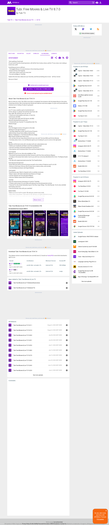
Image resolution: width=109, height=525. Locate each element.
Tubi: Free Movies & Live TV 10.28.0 (22, 350)
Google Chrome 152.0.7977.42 (86, 226)
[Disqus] (38, 448)
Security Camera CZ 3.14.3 (85, 266)
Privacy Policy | (26, 523)
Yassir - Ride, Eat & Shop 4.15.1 (86, 256)
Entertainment (13, 58)
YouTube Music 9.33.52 (84, 171)
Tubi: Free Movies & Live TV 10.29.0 (22, 345)
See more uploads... (38, 375)
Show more (37, 200)
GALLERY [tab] (28, 53)
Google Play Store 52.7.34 (85, 101)
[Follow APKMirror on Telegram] (91, 29)
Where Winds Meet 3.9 (84, 201)
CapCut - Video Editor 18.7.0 (85, 91)
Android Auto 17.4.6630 (84, 161)
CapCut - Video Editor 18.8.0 (85, 70)
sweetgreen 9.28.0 (83, 241)
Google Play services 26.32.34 (86, 211)
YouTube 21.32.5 (82, 116)
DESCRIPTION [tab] (20, 53)
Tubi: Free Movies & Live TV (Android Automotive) (26, 283)
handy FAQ (50, 255)
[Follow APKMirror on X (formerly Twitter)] (76, 29)
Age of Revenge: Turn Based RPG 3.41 (88, 276)
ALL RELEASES (45, 53)
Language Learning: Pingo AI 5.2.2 (87, 261)
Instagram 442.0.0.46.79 (84, 146)
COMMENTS (54, 53)
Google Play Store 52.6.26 (85, 111)
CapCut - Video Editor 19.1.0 (85, 80)
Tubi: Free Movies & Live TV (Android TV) (24, 288)
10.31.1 (26, 208)
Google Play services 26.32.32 (86, 196)
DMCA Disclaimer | (55, 523)
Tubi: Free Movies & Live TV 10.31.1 (22, 325)
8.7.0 (12, 263)
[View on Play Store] (60, 58)
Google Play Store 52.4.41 (85, 85)
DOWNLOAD (36, 53)
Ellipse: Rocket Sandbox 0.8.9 (86, 206)
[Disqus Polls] (38, 404)
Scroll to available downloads (39, 89)
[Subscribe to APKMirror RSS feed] (98, 29)
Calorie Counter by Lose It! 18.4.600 (87, 246)
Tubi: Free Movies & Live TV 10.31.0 (22, 330)
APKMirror (15, 2)
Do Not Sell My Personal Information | (40, 523)
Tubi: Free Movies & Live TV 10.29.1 (22, 340)
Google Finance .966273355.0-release (88, 236)
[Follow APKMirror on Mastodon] (83, 29)
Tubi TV (22, 13)
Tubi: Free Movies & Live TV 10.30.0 (22, 335)
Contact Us (63, 523)
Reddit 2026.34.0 (82, 221)
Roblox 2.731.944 (82, 106)
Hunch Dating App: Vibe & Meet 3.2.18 (88, 251)
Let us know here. (58, 522)
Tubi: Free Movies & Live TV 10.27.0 (22, 355)
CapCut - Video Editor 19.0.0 (85, 75)
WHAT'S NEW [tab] (12, 53)
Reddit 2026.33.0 (82, 166)
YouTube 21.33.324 (83, 191)
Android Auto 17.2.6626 (84, 151)
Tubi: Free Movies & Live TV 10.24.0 (22, 365)
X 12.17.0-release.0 (83, 156)
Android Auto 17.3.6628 (84, 141)
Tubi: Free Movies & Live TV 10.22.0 (22, 370)
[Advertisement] (38, 37)
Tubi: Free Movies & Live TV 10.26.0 (22, 360)
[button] (52, 58)
